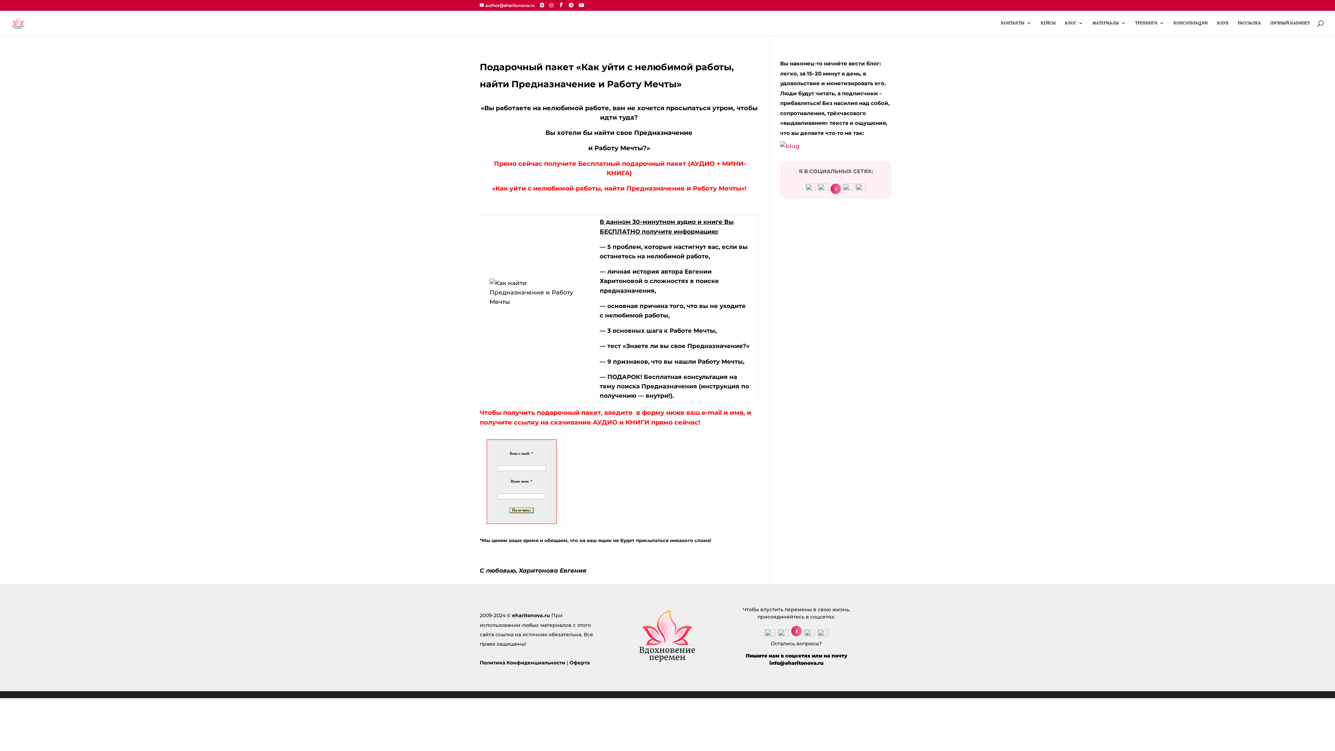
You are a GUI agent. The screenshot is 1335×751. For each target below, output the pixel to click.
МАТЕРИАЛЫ (1105, 23)
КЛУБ (1223, 23)
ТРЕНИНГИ (1146, 23)
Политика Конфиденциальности (522, 663)
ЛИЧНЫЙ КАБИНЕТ (1290, 23)
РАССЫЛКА (1249, 23)
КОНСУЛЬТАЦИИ (1190, 23)
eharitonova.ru (531, 615)
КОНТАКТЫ (1013, 23)
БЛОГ (1070, 23)
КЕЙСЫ (1048, 23)
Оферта (579, 663)
